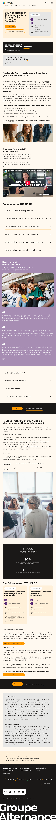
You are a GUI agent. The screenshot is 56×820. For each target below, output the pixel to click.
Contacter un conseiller (25, 771)
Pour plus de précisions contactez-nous (13, 643)
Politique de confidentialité (17, 798)
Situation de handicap (25, 770)
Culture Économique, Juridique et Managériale (26, 218)
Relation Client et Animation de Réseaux (23, 250)
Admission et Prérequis (15, 381)
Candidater (18, 408)
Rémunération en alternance (18, 396)
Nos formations (40, 768)
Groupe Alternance (10, 768)
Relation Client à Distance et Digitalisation (24, 242)
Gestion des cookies (30, 798)
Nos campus (25, 768)
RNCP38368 (38, 120)
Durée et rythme (12, 389)
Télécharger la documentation (35, 408)
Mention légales (6, 798)
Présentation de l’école (8, 770)
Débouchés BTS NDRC (15, 373)
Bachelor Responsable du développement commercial (14, 593)
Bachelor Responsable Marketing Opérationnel (40, 593)
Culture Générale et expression (19, 211)
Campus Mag (6, 771)
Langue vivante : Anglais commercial (22, 226)
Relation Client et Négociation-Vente (21, 234)
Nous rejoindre (6, 773)
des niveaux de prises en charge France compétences (31, 671)
